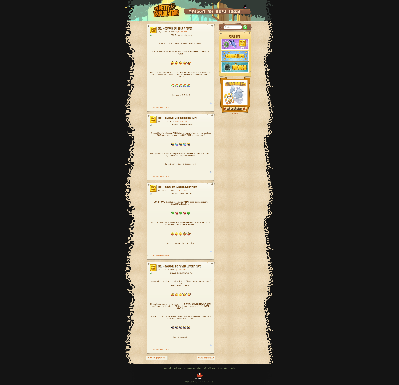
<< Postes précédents (156, 358)
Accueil (167, 368)
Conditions (209, 368)
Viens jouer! (197, 11)
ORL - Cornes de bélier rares (175, 28)
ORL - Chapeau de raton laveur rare (179, 266)
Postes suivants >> (206, 358)
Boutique (234, 11)
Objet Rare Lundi (181, 32)
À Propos (178, 368)
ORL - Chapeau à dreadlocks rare (177, 118)
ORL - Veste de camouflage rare (177, 187)
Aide (210, 11)
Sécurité (221, 11)
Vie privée (223, 368)
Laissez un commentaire (159, 108)
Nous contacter (193, 368)
